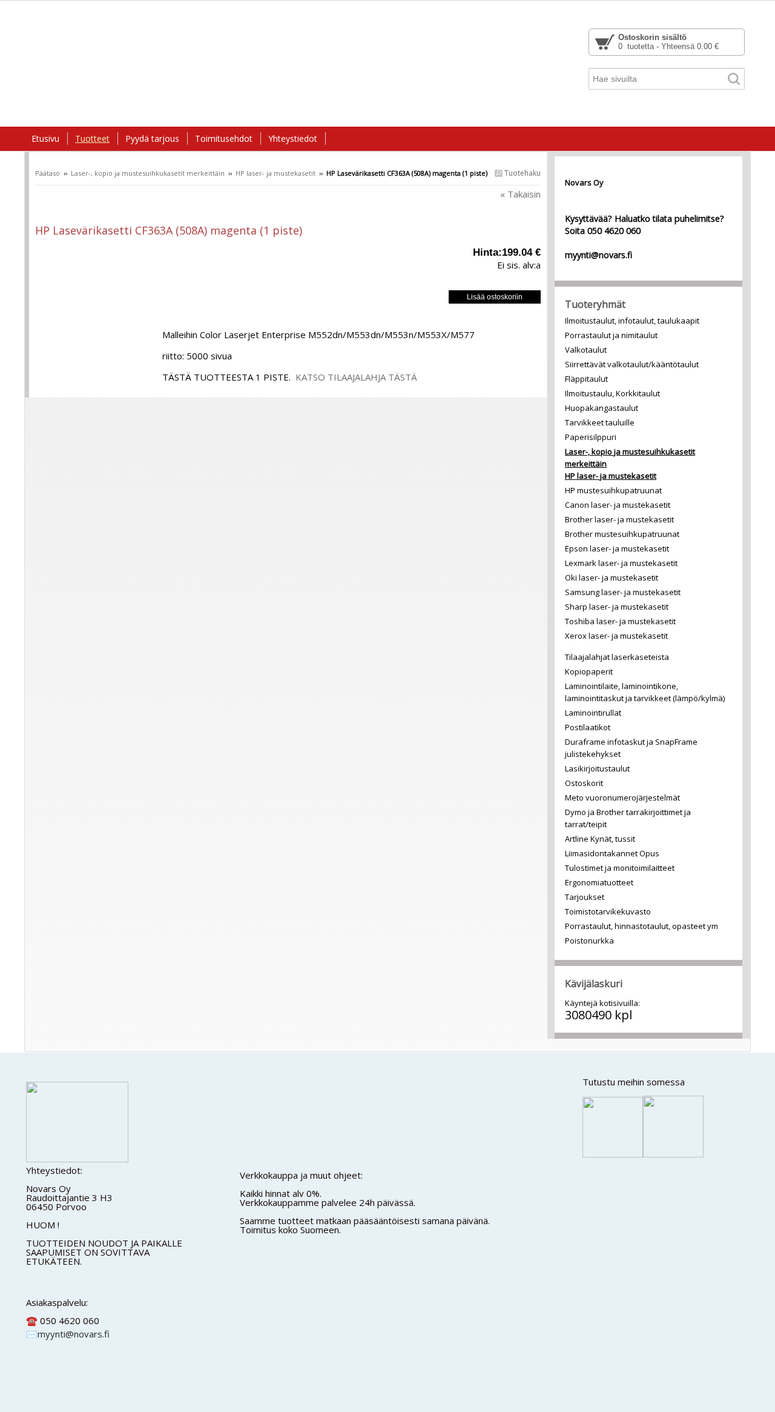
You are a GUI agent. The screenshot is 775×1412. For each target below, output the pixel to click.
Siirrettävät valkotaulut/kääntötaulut (632, 364)
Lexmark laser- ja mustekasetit (621, 563)
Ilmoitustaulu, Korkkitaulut (612, 393)
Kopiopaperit (589, 671)
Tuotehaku (522, 173)
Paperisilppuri (590, 436)
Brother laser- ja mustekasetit (619, 519)
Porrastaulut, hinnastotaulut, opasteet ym (641, 926)
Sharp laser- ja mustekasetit (616, 606)
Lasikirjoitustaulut (597, 768)
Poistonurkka (589, 940)
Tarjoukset (584, 896)
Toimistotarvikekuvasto (608, 911)
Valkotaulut (586, 349)
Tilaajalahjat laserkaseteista (617, 656)
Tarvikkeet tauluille (600, 422)
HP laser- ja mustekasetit (275, 173)
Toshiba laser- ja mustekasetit (620, 621)
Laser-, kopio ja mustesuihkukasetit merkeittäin (148, 173)
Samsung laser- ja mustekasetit (623, 592)
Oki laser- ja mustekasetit (611, 577)
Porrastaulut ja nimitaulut (611, 335)
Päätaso (47, 173)
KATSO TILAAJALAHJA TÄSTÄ (356, 377)
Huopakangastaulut (601, 407)
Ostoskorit (584, 783)
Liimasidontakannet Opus (612, 853)
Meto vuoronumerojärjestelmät (622, 797)
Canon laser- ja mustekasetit (617, 504)
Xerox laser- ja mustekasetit (616, 635)
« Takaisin (520, 194)
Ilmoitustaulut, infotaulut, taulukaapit (632, 320)
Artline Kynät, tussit (600, 838)
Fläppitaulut (586, 378)
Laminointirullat (593, 712)
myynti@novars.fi (74, 1334)
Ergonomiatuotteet (599, 882)
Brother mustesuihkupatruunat (622, 533)
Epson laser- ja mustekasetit (617, 548)
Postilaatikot (587, 727)
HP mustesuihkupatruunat (613, 490)
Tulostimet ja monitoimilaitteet (619, 867)
